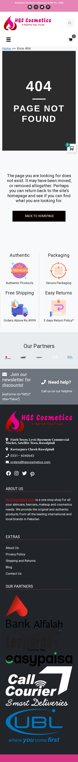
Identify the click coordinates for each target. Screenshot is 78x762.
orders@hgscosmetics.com (30, 462)
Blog (9, 567)
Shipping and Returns (21, 561)
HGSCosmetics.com (20, 500)
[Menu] (8, 39)
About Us (12, 548)
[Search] (70, 23)
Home (6, 48)
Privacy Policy (15, 554)
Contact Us (14, 573)
